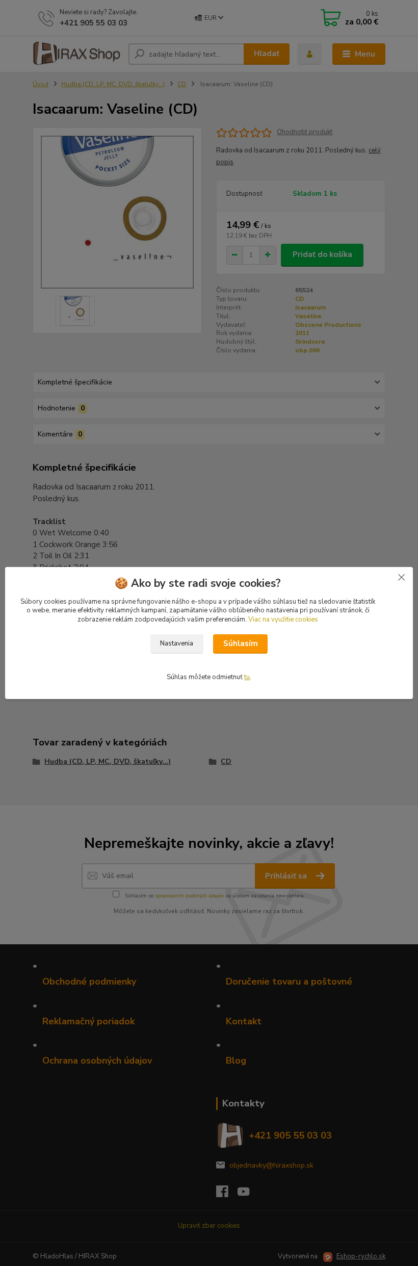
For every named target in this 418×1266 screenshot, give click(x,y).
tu (247, 677)
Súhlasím (240, 643)
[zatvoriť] (401, 577)
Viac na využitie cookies (283, 619)
